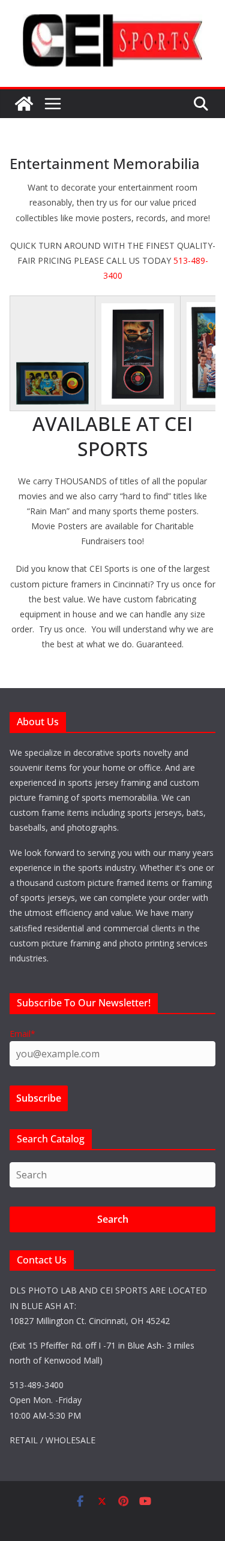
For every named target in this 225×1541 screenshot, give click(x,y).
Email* (22, 1033)
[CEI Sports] (24, 103)
